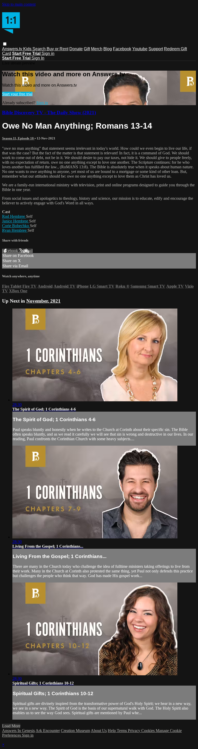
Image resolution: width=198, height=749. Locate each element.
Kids (27, 49)
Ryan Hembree (15, 230)
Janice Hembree (15, 221)
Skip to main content (19, 4)
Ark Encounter (48, 730)
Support (155, 49)
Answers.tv (12, 49)
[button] (4, 44)
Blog (107, 49)
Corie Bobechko (16, 225)
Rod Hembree (14, 216)
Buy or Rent (57, 49)
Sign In (37, 58)
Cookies (148, 730)
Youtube (139, 49)
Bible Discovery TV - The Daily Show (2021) (49, 112)
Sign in (48, 53)
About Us (99, 730)
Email (28, 250)
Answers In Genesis (18, 730)
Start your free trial (17, 94)
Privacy (134, 730)
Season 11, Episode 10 (18, 138)
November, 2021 (43, 301)
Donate (76, 49)
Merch (96, 49)
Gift (87, 49)
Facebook (122, 49)
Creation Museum (75, 730)
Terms (122, 730)
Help (112, 730)
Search (39, 49)
